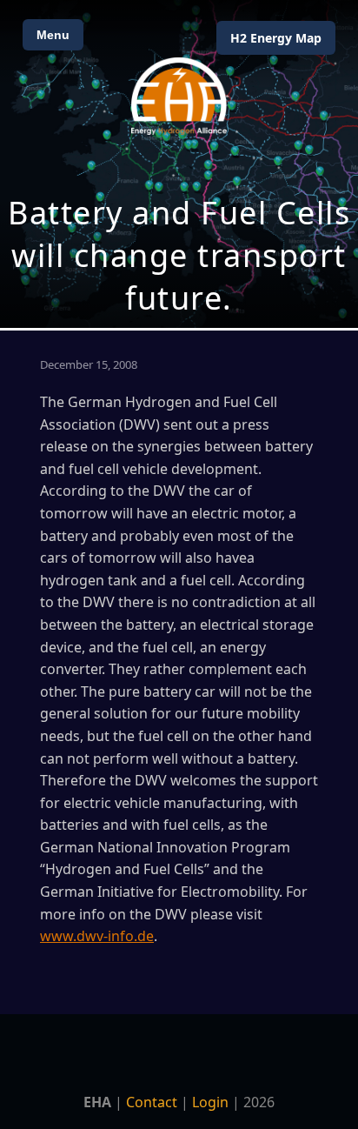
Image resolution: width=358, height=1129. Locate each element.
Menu (53, 35)
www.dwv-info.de (97, 935)
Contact (151, 1102)
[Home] (179, 96)
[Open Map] (179, 164)
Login (210, 1102)
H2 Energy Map (276, 38)
